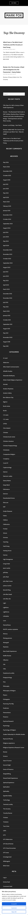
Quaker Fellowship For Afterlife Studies (14, 734)
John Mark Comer (8, 581)
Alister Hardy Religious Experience (12, 380)
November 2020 (7, 337)
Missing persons (7, 638)
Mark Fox (14, 15)
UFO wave (6, 852)
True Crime (6, 826)
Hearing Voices (7, 550)
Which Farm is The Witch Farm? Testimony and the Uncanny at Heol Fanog (12, 44)
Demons (5, 493)
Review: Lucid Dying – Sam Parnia (12, 125)
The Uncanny (6, 809)
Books (5, 410)
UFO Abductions (7, 839)
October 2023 (7, 258)
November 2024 (7, 215)
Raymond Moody (8, 739)
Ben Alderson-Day (8, 397)
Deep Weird (6, 485)
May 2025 (5, 193)
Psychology (6, 725)
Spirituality (6, 791)
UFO (4, 835)
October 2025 (7, 175)
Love (4, 620)
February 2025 (7, 206)
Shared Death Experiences (10, 778)
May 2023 (6, 280)
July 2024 (5, 232)
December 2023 (7, 250)
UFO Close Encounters (9, 848)
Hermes (5, 555)
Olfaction (5, 660)
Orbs (4, 669)
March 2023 (6, 289)
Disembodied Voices (9, 498)
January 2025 (6, 210)
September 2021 (7, 324)
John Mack (6, 577)
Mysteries (5, 647)
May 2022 (5, 307)
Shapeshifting (7, 774)
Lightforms (6, 612)
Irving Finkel (6, 563)
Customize (14, 908)
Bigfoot (5, 402)
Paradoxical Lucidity (8, 673)
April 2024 (6, 245)
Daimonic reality (7, 476)
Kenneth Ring (6, 590)
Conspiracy (6, 459)
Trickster (5, 817)
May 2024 (6, 241)
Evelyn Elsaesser (7, 511)
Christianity (6, 450)
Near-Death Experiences (10, 651)
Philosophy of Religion (9, 690)
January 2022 (6, 315)
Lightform (6, 607)
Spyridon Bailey (7, 795)
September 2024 (8, 223)
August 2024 (6, 228)
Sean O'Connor (7, 760)
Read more (6, 59)
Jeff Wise (5, 572)
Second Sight (7, 765)
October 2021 (7, 320)
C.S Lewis (5, 415)
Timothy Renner (7, 813)
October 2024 (7, 219)
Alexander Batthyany (9, 375)
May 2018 (5, 346)
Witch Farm (6, 865)
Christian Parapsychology (10, 445)
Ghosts (5, 533)
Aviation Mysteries (8, 388)
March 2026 (6, 167)
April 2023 (6, 285)
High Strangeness (8, 559)
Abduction (6, 362)
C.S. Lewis (6, 419)
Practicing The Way (8, 703)
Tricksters (5, 822)
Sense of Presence (8, 769)
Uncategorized (7, 857)
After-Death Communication (11, 367)
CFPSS (5, 423)
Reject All (14, 912)
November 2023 (7, 254)
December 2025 (7, 171)
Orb (4, 664)
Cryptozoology (7, 467)
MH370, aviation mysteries (10, 629)
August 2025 (6, 180)
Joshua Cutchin (7, 585)
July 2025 (5, 184)
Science (5, 756)
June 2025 (6, 188)
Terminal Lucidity (8, 804)
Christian (5, 432)
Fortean (5, 529)
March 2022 (6, 311)
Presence (5, 717)
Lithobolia (6, 616)
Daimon (5, 472)
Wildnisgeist (6, 861)
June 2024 (6, 237)
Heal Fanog (6, 546)
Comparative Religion (9, 454)
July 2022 (5, 302)
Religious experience (9, 743)
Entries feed (6, 882)
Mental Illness (7, 625)
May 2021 (5, 333)
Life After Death (7, 594)
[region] (14, 902)
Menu (14, 3)
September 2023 (8, 263)
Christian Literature (8, 441)
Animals (5, 384)
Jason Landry (6, 568)
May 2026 (6, 162)
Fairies (5, 515)
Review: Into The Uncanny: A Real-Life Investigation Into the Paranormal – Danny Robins (14, 69)
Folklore (5, 520)
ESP (4, 507)
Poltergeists (6, 699)
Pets (4, 682)
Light (4, 603)
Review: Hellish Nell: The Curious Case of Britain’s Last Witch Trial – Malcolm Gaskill (13, 132)
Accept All (14, 904)
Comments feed (7, 886)
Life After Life (7, 599)
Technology (6, 800)
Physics (5, 695)
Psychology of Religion (9, 730)
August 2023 (6, 267)
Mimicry (5, 633)
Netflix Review (7, 655)
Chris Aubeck (6, 428)
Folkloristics (6, 524)
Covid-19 (5, 463)
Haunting (5, 542)
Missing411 (6, 642)
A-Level (5, 358)
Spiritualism (6, 787)
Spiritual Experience (8, 782)
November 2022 (7, 298)
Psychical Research (8, 721)
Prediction (6, 708)
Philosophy (6, 686)
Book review (6, 406)
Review (5, 752)
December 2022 (7, 293)
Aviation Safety (7, 393)
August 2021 (6, 328)
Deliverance (6, 489)
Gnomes (5, 537)
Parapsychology (7, 677)
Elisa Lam (5, 502)
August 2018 (6, 342)
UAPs (4, 830)
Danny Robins (7, 480)
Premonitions (7, 712)
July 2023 (5, 271)
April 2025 (6, 197)
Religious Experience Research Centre (13, 747)
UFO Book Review (8, 844)
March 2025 (6, 201)
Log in (5, 877)
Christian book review (9, 437)
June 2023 (6, 276)
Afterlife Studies (7, 371)
